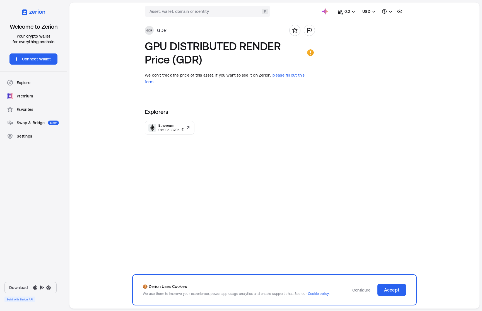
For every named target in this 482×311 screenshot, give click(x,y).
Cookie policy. (318, 293)
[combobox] (208, 11)
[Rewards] (325, 11)
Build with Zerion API (20, 299)
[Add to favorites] (294, 30)
